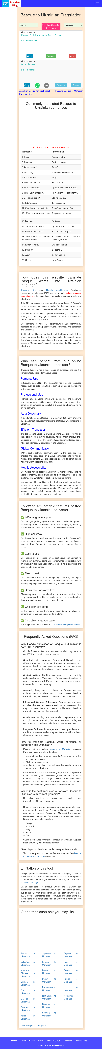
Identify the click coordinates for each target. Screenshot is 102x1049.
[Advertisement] (8, 56)
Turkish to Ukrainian (70, 980)
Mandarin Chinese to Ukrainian (28, 973)
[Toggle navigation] (97, 3)
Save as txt (61, 85)
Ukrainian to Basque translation (65, 624)
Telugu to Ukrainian (70, 972)
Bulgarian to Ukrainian (28, 963)
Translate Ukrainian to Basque (51, 26)
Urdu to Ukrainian (70, 989)
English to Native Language (49, 1040)
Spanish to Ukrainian (49, 1014)
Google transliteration (57, 289)
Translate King (28, 289)
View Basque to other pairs (33, 1025)
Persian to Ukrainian (49, 972)
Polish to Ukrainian (49, 980)
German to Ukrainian (28, 1009)
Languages (68, 1040)
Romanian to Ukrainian (49, 997)
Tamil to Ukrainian (70, 963)
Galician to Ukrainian (28, 1000)
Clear (72, 56)
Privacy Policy (81, 1040)
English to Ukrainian (28, 983)
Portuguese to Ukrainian (49, 989)
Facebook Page (28, 1040)
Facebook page (31, 882)
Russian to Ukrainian (49, 1006)
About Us (14, 1040)
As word (76, 85)
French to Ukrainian (28, 992)
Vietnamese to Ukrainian (70, 997)
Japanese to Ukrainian (49, 955)
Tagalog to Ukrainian (70, 955)
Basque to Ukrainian (60, 748)
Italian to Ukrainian (28, 1017)
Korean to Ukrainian (49, 963)
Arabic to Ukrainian (28, 955)
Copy (29, 56)
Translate (51, 56)
